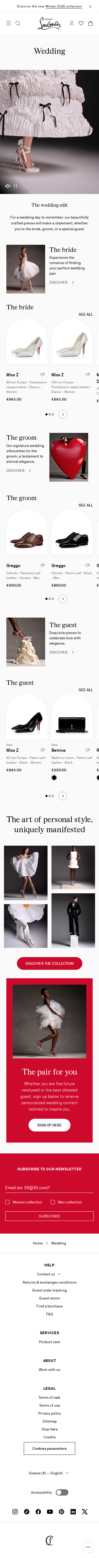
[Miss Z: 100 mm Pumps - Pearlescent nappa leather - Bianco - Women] (71, 341)
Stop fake (49, 1429)
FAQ (49, 1314)
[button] (88, 1547)
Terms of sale (49, 1397)
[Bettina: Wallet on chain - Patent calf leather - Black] (71, 716)
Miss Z (12, 374)
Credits (50, 1437)
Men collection (70, 1202)
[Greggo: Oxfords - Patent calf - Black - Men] (71, 532)
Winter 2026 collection (64, 6)
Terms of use (49, 1405)
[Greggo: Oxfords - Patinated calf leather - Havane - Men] (26, 532)
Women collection (27, 1202)
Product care (49, 1342)
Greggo (13, 565)
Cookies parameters (49, 1448)
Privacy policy (49, 1413)
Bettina (58, 750)
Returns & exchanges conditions (50, 1282)
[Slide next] (63, 414)
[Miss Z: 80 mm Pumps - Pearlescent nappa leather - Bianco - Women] (26, 341)
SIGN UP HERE (49, 1125)
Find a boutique (49, 1306)
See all (86, 314)
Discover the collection (50, 963)
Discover (58, 282)
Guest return (49, 1298)
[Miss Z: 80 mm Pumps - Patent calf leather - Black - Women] (26, 716)
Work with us (49, 1369)
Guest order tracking (49, 1290)
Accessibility (41, 1492)
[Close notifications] (90, 6)
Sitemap (50, 1421)
